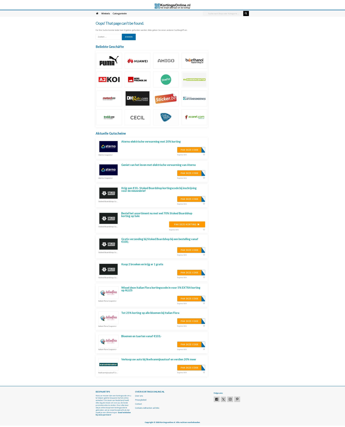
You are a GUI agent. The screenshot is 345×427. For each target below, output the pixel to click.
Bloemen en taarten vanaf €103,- (141, 336)
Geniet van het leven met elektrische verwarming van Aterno (158, 164)
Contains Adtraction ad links (147, 408)
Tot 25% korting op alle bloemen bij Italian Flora (150, 312)
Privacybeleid (140, 400)
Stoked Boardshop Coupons (108, 201)
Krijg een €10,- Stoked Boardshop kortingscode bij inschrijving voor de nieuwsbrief (159, 189)
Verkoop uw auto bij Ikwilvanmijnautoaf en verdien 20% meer (158, 359)
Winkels (105, 13)
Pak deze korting (185, 224)
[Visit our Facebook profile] (217, 399)
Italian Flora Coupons (107, 301)
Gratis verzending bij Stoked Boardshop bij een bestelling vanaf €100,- (159, 240)
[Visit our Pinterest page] (237, 399)
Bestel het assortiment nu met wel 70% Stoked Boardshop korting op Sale (156, 215)
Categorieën (120, 13)
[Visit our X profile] (223, 399)
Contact (138, 404)
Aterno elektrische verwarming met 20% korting (151, 141)
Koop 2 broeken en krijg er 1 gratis (142, 264)
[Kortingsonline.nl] (172, 6)
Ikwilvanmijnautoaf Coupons (108, 373)
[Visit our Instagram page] (230, 399)
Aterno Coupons (105, 155)
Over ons (139, 395)
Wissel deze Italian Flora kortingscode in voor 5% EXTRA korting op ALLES (160, 289)
